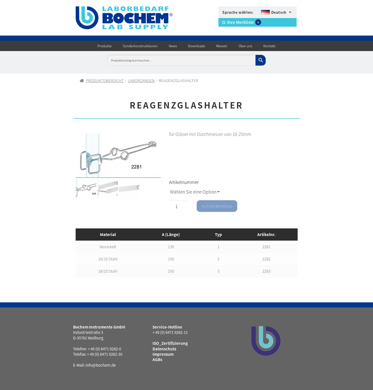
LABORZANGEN (141, 80)
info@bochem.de (101, 365)
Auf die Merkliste (217, 206)
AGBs (157, 359)
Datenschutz (164, 348)
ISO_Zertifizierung (170, 343)
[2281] (118, 155)
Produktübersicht (105, 80)
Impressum (163, 354)
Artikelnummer (184, 182)
